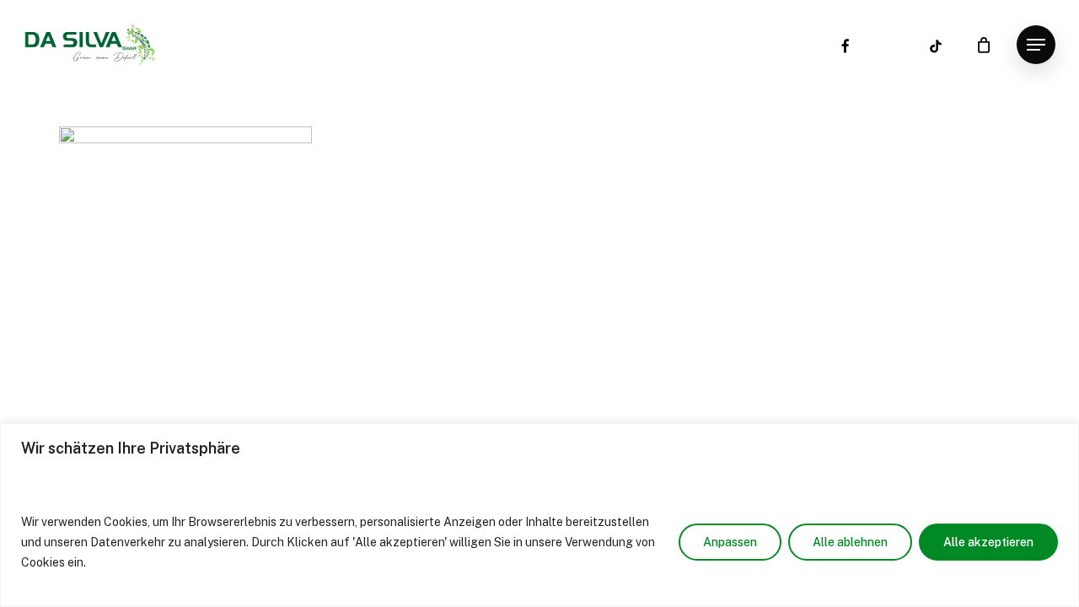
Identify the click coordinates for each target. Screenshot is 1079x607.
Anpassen (730, 542)
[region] (539, 515)
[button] (1036, 45)
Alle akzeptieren (988, 542)
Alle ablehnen (850, 542)
